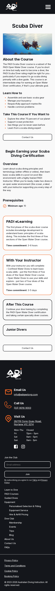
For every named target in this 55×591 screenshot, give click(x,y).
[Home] (11, 6)
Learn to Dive (11, 489)
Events (12, 526)
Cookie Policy (11, 571)
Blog (11, 535)
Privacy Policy (11, 560)
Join (28, 474)
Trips (11, 530)
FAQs (7, 547)
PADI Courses (11, 493)
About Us (9, 539)
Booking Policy (11, 576)
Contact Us (27, 137)
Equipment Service (18, 510)
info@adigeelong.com (26, 394)
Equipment (9, 502)
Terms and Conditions (15, 565)
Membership (15, 522)
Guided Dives (11, 498)
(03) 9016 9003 (22, 407)
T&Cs (34, 480)
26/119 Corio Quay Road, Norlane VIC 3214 (28, 423)
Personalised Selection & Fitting (25, 506)
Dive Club (9, 518)
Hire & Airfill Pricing (18, 514)
